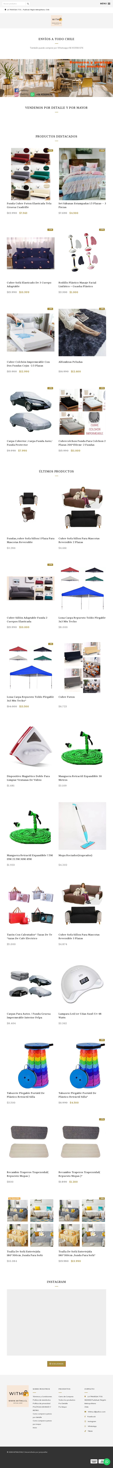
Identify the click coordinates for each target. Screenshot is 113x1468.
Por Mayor (63, 1407)
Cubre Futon (67, 696)
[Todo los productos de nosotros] (56, 78)
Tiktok (90, 1431)
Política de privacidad (41, 1403)
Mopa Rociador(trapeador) (75, 855)
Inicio (35, 1428)
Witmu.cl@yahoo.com (96, 1412)
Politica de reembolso (42, 1400)
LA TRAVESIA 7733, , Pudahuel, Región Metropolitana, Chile (28, 10)
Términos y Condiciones (42, 1396)
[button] (105, 3)
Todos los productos (67, 1400)
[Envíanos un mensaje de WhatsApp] (106, 1461)
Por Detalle (63, 1403)
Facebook (91, 1417)
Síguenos (57, 1364)
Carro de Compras (66, 1396)
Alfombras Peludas (71, 361)
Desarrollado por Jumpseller (35, 1452)
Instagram (92, 1421)
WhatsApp (92, 1426)
